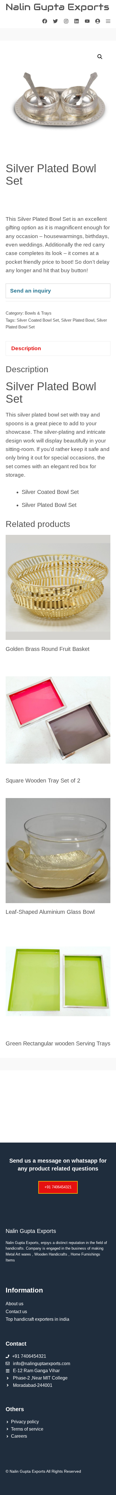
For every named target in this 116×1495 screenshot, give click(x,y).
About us (14, 1303)
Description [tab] (26, 348)
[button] (100, 57)
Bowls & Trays (38, 313)
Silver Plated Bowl (77, 320)
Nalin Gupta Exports (57, 7)
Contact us (16, 1311)
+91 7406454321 (58, 1187)
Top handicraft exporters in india (37, 1319)
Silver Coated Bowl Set (38, 320)
